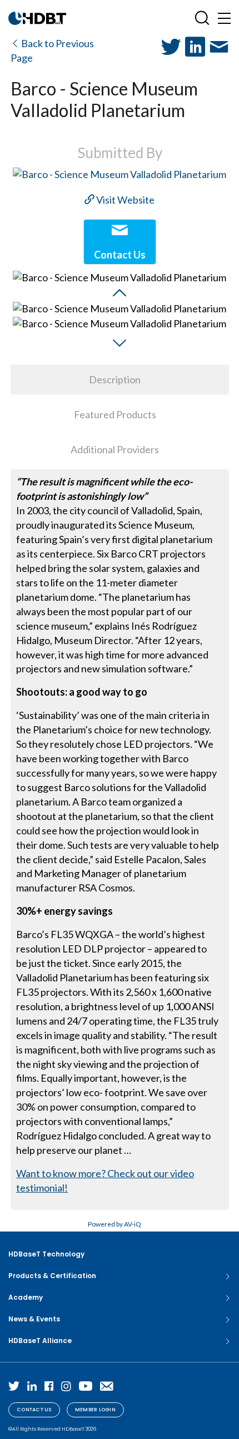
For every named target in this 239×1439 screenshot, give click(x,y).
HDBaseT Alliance (40, 1340)
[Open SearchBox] (202, 18)
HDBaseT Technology (46, 1254)
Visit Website (124, 200)
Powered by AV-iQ (114, 1224)
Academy (25, 1297)
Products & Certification (52, 1275)
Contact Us (34, 1409)
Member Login (95, 1409)
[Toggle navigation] (224, 18)
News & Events (34, 1319)
